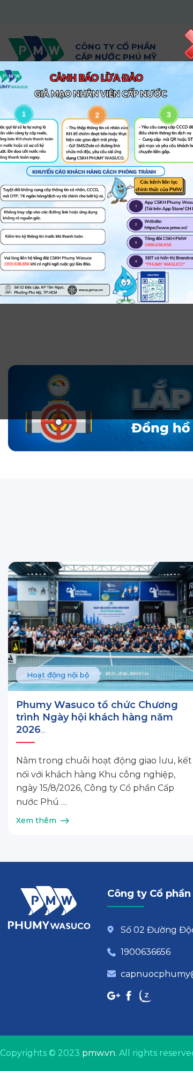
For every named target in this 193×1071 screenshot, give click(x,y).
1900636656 (145, 952)
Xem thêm (36, 820)
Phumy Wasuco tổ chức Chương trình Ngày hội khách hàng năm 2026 (97, 717)
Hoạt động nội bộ (58, 674)
